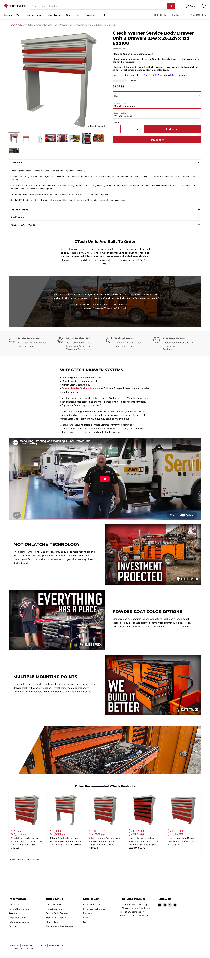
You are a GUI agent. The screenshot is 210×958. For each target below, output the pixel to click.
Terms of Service (56, 945)
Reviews (87, 913)
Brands (90, 15)
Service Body (34, 15)
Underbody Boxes (55, 909)
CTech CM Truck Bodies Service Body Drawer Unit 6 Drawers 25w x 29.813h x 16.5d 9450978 (143, 842)
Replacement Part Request (59, 926)
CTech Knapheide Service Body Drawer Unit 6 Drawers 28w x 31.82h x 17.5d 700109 (26, 842)
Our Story (14, 926)
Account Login (16, 913)
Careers (87, 922)
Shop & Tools (73, 15)
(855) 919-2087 (197, 15)
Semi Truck (54, 15)
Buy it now (157, 140)
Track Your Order (17, 917)
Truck (7, 15)
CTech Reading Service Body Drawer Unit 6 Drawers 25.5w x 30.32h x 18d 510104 (104, 842)
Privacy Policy (28, 945)
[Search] (171, 6)
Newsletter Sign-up (19, 909)
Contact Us (178, 15)
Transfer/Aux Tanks (56, 917)
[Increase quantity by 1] (137, 129)
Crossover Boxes (54, 904)
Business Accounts (93, 904)
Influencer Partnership (94, 909)
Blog (85, 917)
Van (18, 15)
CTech (21, 25)
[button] (105, 162)
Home (12, 25)
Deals (103, 15)
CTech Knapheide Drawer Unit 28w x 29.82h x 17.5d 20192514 (182, 841)
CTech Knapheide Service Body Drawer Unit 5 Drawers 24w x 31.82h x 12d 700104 (65, 841)
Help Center (161, 15)
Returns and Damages (20, 922)
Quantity (117, 122)
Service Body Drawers (57, 913)
